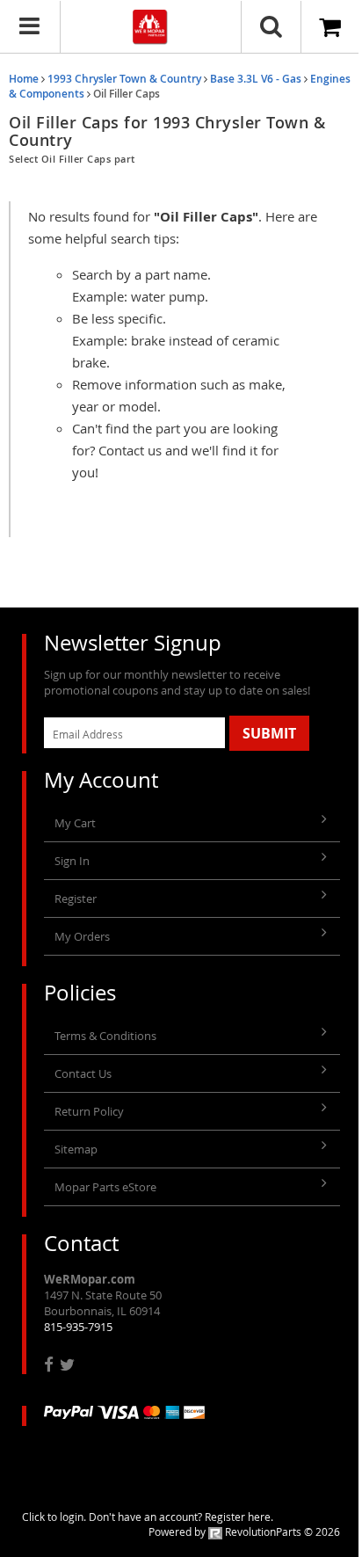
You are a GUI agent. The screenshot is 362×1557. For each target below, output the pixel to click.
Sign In (72, 861)
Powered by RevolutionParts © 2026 (244, 1531)
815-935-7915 (78, 1327)
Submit (269, 733)
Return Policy (89, 1111)
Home (24, 78)
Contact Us (83, 1073)
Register (75, 898)
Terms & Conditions (105, 1036)
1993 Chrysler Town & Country (124, 78)
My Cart (75, 823)
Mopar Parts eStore (105, 1187)
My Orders (82, 936)
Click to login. (54, 1517)
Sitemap (76, 1149)
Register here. (239, 1517)
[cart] (331, 27)
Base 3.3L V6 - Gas (255, 78)
